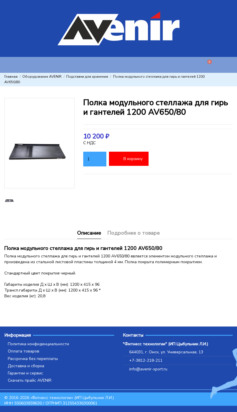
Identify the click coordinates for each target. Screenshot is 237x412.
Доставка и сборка (26, 366)
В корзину (132, 159)
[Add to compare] (177, 159)
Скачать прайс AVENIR (29, 380)
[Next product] (230, 79)
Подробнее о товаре (133, 233)
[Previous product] (225, 79)
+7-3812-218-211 (145, 360)
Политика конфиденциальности (38, 344)
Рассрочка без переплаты (33, 358)
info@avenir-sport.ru (148, 369)
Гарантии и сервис (25, 373)
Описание (89, 233)
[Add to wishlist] (159, 159)
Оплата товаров (23, 351)
